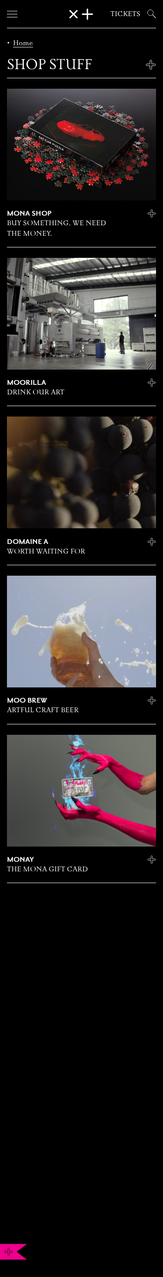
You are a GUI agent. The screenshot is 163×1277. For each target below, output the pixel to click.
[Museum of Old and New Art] (81, 14)
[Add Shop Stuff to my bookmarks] (151, 65)
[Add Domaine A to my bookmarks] (151, 541)
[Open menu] (12, 14)
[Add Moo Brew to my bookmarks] (151, 700)
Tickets (125, 13)
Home (23, 43)
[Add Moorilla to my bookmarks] (151, 382)
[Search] (150, 14)
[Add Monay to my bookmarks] (151, 859)
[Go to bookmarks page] (8, 1252)
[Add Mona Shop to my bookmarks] (151, 213)
